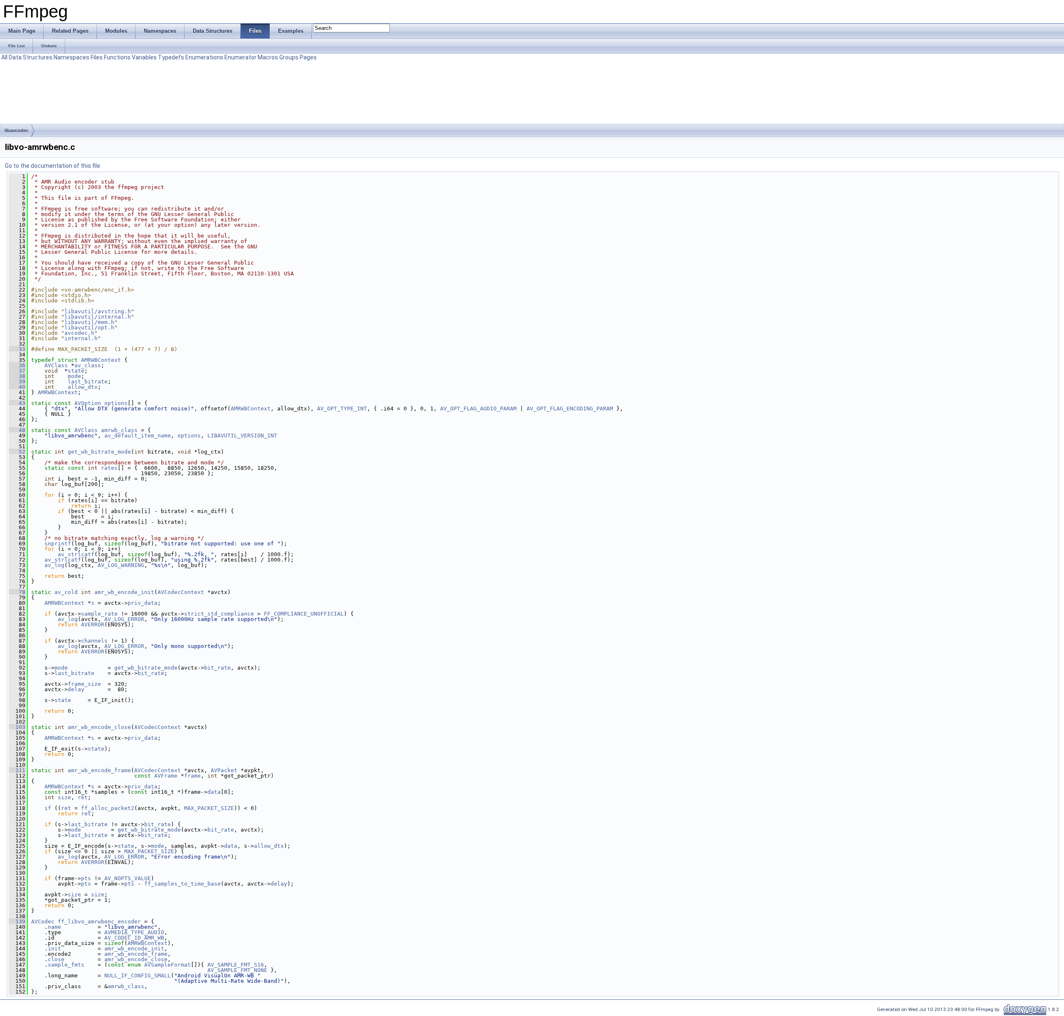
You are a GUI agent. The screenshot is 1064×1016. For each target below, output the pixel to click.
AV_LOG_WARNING (121, 565)
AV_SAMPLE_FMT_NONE (237, 970)
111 (17, 770)
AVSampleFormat (167, 965)
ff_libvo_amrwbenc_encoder (99, 921)
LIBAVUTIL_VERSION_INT (242, 435)
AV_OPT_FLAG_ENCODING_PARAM (570, 408)
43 (17, 403)
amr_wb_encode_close (99, 727)
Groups (288, 57)
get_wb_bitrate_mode (99, 452)
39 (17, 381)
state (76, 371)
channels (94, 641)
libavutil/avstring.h (97, 311)
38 (17, 376)
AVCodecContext (181, 592)
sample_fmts (66, 965)
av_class (87, 365)
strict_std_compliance (219, 614)
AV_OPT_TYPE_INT (342, 408)
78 (17, 592)
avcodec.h (79, 333)
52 (17, 452)
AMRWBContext (101, 360)
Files (97, 57)
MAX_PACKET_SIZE (209, 808)
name (54, 927)
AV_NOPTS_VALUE (127, 878)
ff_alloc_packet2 (107, 808)
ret (83, 797)
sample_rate (99, 614)
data (214, 792)
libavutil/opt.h (89, 327)
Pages (308, 57)
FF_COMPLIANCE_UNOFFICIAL (304, 614)
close (56, 959)
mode (74, 376)
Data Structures (30, 57)
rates (109, 468)
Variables (144, 57)
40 (17, 387)
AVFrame (165, 776)
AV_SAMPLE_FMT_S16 (235, 965)
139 (17, 921)
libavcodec (16, 130)
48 (17, 430)
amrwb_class (119, 430)
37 (17, 371)
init (54, 948)
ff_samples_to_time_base (182, 884)
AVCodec (42, 921)
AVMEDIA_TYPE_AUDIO (134, 932)
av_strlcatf (76, 554)
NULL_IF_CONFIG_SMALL (137, 975)
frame (192, 776)
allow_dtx (83, 387)
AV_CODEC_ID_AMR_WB (134, 938)
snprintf (57, 543)
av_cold (66, 592)
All (4, 57)
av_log (54, 565)
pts (86, 878)
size (64, 797)
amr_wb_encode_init (124, 592)
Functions (117, 57)
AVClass (56, 365)
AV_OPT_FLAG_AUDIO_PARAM (478, 408)
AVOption (87, 403)
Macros (268, 57)
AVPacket (224, 770)
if (47, 808)
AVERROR (92, 624)
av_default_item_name (137, 435)
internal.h (81, 338)
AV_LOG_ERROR (124, 619)
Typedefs (171, 57)
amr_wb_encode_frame (99, 770)
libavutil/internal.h (97, 317)
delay (76, 689)
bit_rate (217, 668)
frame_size (84, 684)
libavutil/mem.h (89, 322)
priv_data (143, 603)
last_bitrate (88, 381)
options (116, 403)
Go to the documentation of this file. (53, 165)
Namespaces (71, 57)
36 (17, 365)
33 (17, 349)
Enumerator (240, 57)
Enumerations (204, 57)
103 (17, 727)
